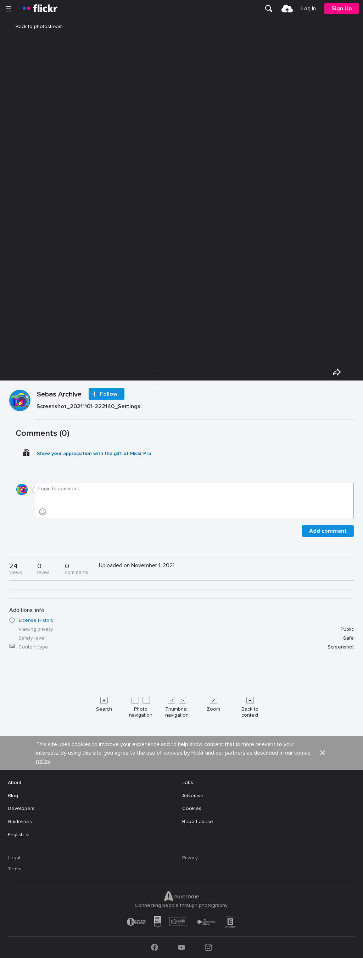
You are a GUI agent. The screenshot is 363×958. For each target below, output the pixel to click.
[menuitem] (268, 8)
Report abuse (197, 822)
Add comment (328, 531)
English (16, 835)
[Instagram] (208, 947)
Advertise (192, 796)
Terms (14, 869)
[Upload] (287, 8)
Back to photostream (39, 26)
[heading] (40, 8)
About (14, 782)
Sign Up (341, 8)
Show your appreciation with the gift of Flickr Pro (94, 453)
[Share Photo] (336, 372)
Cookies (191, 808)
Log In (308, 8)
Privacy (190, 858)
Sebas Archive (59, 395)
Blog (13, 796)
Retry (158, 388)
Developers (21, 808)
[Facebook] (154, 947)
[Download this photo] (353, 372)
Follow (108, 394)
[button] (322, 753)
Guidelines (20, 822)
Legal (14, 858)
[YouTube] (181, 947)
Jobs (187, 782)
